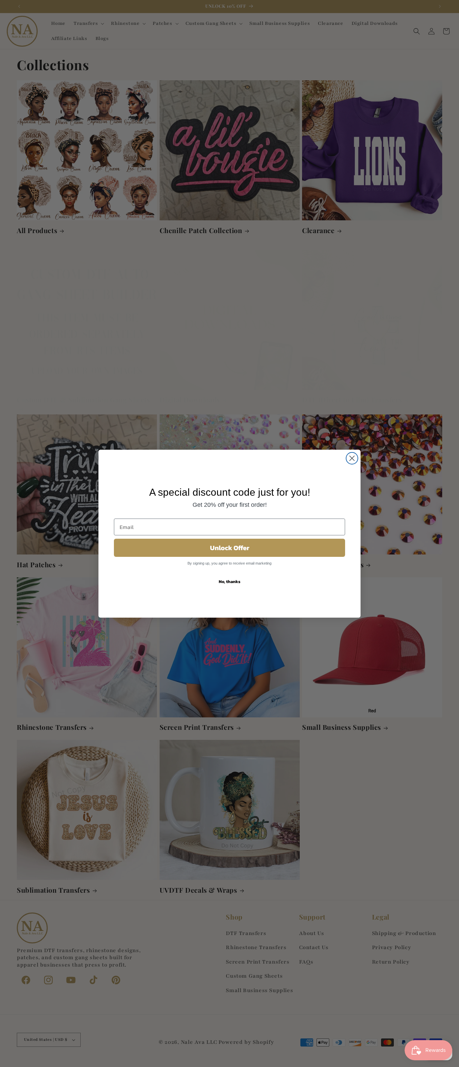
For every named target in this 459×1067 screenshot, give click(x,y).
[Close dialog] (352, 458)
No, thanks (229, 581)
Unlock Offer (229, 548)
